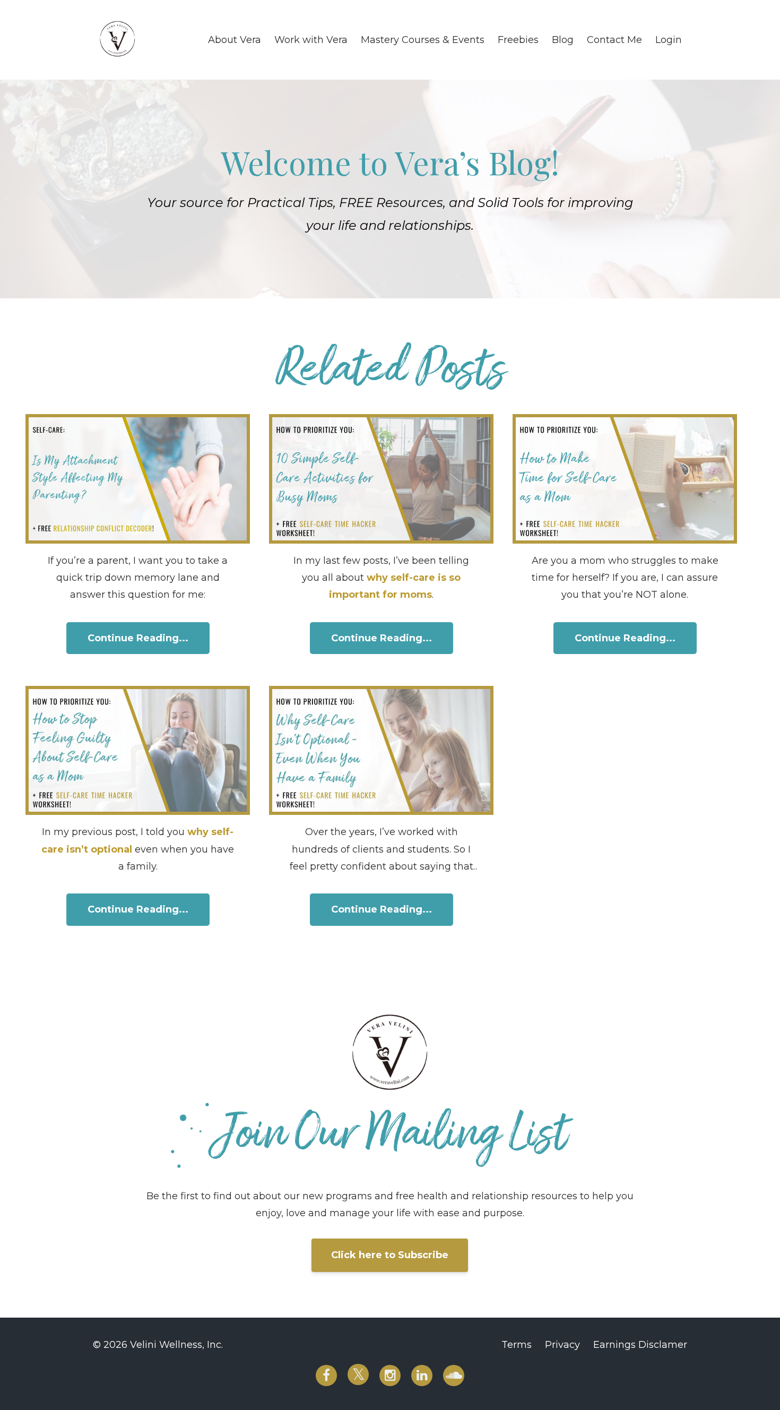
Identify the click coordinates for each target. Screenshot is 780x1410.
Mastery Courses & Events (422, 40)
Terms (516, 1345)
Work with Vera (311, 40)
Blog (563, 40)
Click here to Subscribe (389, 1255)
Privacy (562, 1345)
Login (668, 40)
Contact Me (614, 40)
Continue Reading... (138, 638)
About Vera (234, 40)
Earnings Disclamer (640, 1345)
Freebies (518, 40)
